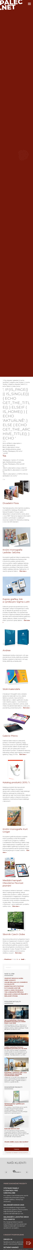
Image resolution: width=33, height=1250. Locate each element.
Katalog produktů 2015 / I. (16, 782)
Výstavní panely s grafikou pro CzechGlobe (14, 1104)
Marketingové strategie (14, 986)
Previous (6, 1172)
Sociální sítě (9, 984)
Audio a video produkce (13, 990)
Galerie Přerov (10, 735)
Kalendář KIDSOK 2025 (12, 1129)
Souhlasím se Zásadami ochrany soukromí (17, 1152)
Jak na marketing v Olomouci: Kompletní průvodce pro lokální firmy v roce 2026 (15, 1021)
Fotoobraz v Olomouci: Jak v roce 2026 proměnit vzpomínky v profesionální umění (15, 1074)
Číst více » (23, 571)
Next (27, 1172)
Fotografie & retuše (12, 988)
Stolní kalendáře (11, 689)
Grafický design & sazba (13, 978)
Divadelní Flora (11, 503)
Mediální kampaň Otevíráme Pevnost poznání (13, 883)
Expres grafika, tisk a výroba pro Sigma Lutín (16, 600)
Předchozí (7, 959)
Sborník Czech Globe (14, 934)
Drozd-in (8, 1239)
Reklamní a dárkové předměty (16, 994)
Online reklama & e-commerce (15, 982)
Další (23, 959)
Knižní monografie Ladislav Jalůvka (12, 551)
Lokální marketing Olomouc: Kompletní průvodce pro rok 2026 (15, 1047)
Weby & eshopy (10, 980)
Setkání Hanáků (11, 1247)
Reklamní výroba (11, 996)
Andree (7, 650)
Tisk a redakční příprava (14, 992)
